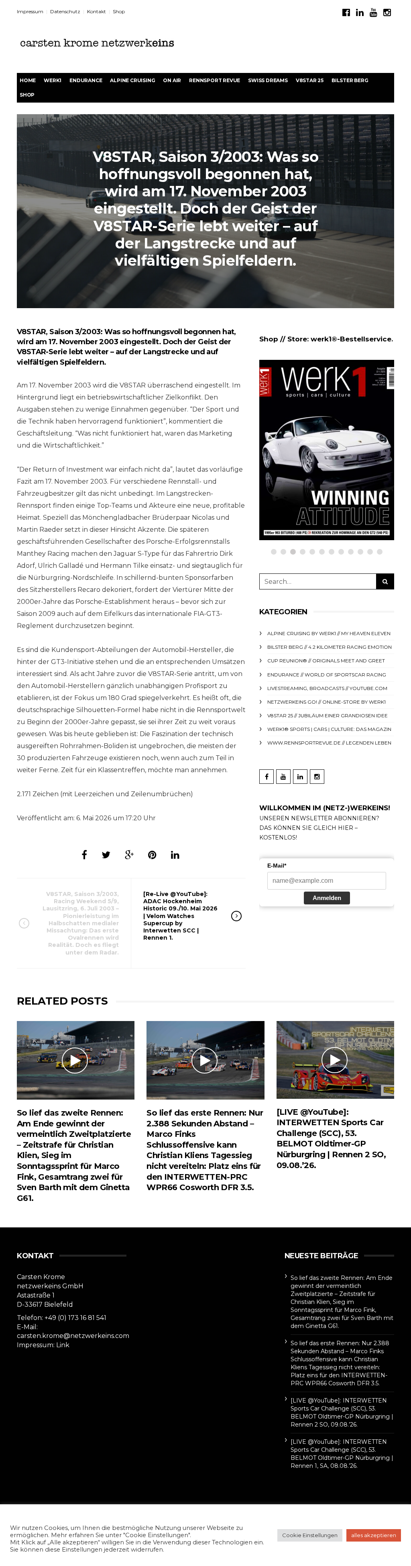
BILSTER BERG (350, 80)
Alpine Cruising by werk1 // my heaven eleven (329, 633)
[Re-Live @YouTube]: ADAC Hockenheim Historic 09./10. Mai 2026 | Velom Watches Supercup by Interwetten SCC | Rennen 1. (180, 915)
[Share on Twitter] (106, 855)
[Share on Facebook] (84, 855)
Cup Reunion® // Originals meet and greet (326, 661)
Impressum (30, 11)
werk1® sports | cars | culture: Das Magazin (329, 729)
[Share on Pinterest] (152, 855)
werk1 (52, 80)
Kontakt (96, 11)
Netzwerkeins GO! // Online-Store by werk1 (326, 702)
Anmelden (327, 897)
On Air (172, 80)
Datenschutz (65, 11)
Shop (119, 11)
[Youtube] (373, 12)
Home (28, 80)
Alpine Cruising (132, 80)
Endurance (85, 80)
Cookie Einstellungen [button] (310, 1535)
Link (62, 1345)
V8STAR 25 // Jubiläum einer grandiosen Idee (327, 715)
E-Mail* (276, 865)
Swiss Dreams (268, 80)
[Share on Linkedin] (175, 855)
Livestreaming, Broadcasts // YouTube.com (327, 688)
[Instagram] (387, 12)
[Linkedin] (360, 12)
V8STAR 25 (310, 80)
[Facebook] (346, 12)
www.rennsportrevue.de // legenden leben (329, 743)
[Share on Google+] (129, 855)
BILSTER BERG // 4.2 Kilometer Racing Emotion (329, 647)
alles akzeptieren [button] (373, 1535)
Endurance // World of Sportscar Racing (326, 675)
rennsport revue (214, 80)
